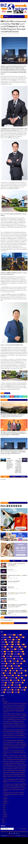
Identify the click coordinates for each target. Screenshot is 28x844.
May (4, 809)
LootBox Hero (12, 677)
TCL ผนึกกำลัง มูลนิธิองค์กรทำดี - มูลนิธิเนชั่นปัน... (13, 740)
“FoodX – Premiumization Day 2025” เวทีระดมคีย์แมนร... (15, 770)
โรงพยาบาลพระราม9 (17, 651)
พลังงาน (2, 658)
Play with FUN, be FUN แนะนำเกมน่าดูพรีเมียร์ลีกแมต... (14, 761)
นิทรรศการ (14, 661)
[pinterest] (25, 1)
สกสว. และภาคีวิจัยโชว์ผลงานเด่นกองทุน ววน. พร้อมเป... (15, 719)
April (4, 811)
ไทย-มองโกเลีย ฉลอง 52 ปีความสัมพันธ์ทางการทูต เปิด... (15, 713)
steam (2, 685)
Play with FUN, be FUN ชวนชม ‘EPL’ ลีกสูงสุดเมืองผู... (14, 735)
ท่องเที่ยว (13, 637)
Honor (2, 670)
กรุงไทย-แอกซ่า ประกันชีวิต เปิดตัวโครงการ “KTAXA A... (14, 787)
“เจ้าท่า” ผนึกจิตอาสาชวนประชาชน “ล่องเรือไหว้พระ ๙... (15, 705)
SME (8, 661)
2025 (3, 700)
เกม (10, 644)
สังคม (18, 634)
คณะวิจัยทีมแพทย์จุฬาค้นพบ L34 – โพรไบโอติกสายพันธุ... (15, 765)
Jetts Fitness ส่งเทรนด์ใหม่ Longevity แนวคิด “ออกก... (14, 723)
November (5, 798)
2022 (3, 822)
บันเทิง (9, 642)
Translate (24, 828)
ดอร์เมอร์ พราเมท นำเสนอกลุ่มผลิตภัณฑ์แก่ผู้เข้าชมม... (14, 774)
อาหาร (16, 642)
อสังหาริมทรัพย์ (7, 393)
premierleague (18, 682)
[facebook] (20, 1)
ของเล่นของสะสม (4, 687)
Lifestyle (10, 639)
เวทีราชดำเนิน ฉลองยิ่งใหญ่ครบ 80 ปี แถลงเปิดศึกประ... (14, 717)
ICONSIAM (3, 644)
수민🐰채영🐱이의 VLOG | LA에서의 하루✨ (17, 593)
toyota (9, 685)
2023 (3, 820)
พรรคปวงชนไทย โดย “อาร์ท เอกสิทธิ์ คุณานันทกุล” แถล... (15, 725)
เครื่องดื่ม (8, 651)
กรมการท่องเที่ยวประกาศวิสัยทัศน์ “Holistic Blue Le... (14, 721)
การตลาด (7, 656)
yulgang (16, 685)
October (5, 800)
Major (2, 661)
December (5, 701)
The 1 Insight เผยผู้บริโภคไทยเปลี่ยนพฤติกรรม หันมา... (14, 763)
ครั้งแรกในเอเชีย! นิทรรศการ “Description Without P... (14, 742)
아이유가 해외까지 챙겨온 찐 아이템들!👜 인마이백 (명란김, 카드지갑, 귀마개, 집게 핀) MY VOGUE (17, 612)
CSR (23, 646)
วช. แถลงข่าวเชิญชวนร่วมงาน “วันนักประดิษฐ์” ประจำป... (15, 733)
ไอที (2, 656)
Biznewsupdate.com (11, 835)
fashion (18, 663)
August (4, 803)
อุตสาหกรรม (18, 658)
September (5, 801)
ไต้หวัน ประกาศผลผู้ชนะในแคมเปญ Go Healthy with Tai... (15, 759)
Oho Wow (15, 680)
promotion (21, 670)
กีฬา (16, 639)
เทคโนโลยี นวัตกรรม (4, 637)
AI (21, 644)
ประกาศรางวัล (3, 668)
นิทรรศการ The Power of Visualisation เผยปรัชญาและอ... (15, 766)
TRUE (22, 680)
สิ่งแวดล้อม (9, 689)
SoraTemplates (23, 835)
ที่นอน (19, 649)
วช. (12, 673)
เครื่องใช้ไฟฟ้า (8, 692)
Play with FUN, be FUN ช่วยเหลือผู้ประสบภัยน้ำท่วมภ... (14, 786)
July (4, 805)
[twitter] (22, 1)
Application (10, 658)
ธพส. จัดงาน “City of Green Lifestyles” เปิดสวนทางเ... (14, 750)
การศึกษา (2, 642)
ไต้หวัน (16, 692)
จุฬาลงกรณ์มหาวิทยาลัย (14, 687)
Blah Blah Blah (11, 587)
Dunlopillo (17, 668)
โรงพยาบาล (3, 663)
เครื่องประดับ (9, 675)
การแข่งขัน (16, 646)
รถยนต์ (2, 646)
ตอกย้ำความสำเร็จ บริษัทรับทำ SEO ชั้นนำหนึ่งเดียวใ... (14, 772)
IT (8, 670)
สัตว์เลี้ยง (18, 673)
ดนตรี (23, 687)
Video (9, 646)
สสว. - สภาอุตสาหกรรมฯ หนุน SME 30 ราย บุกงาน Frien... (15, 757)
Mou (19, 677)
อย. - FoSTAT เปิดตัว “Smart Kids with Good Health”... (14, 709)
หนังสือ (16, 689)
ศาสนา (2, 689)
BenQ (16, 675)
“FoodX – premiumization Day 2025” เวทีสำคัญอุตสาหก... (15, 779)
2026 (3, 698)
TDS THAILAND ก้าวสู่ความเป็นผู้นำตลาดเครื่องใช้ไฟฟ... (15, 784)
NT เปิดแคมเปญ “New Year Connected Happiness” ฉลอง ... (15, 729)
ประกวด (7, 673)
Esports (22, 675)
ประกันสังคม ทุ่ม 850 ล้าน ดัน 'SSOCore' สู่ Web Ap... (14, 792)
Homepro (3, 677)
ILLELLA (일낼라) (11, 598)
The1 (16, 644)
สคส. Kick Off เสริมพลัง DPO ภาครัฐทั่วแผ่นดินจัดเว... (14, 731)
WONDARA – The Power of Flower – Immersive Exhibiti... (15, 755)
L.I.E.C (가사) (10, 569)
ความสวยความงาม (16, 656)
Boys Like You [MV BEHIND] (13, 581)
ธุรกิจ (2, 634)
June (4, 807)
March (4, 813)
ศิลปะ (2, 651)
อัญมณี (22, 689)
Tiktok (2, 682)
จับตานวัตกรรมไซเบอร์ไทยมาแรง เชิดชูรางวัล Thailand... (15, 715)
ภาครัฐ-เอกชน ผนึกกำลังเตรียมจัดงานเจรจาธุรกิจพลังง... (14, 745)
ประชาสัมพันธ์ (10, 634)
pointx (9, 682)
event (2, 639)
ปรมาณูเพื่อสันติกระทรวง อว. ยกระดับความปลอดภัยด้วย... (15, 744)
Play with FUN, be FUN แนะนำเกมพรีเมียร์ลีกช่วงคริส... (14, 707)
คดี (1, 673)
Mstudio (11, 663)
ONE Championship (5, 680)
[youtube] (24, 1)
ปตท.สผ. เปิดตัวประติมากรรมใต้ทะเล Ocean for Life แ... (14, 768)
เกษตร (2, 675)
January (5, 816)
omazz (14, 670)
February (5, 814)
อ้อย (2, 692)
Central (12, 649)
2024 (3, 819)
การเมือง (21, 661)
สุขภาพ (20, 637)
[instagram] (26, 1)
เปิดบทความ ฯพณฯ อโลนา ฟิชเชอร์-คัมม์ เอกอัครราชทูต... (15, 703)
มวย (10, 668)
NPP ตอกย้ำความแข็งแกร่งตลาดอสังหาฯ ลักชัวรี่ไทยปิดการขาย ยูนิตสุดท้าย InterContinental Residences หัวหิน (13, 415)
